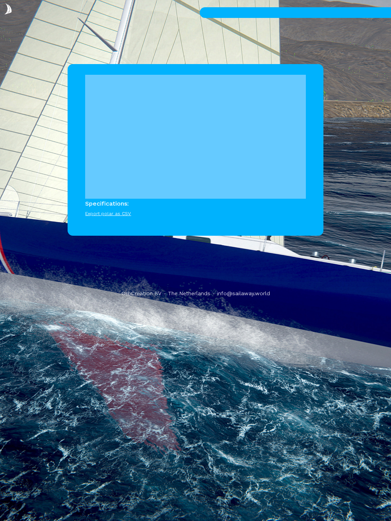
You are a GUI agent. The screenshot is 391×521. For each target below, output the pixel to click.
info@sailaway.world (243, 293)
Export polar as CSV (108, 213)
